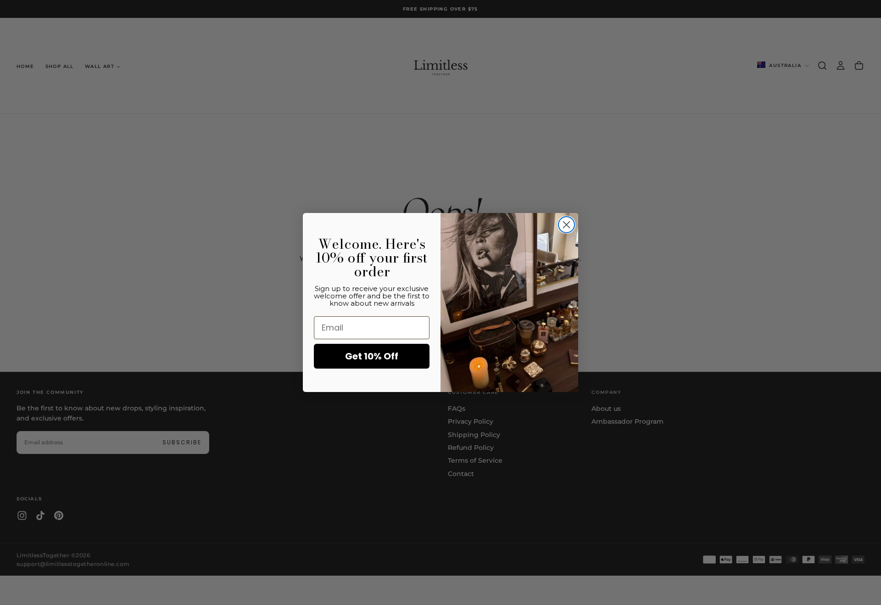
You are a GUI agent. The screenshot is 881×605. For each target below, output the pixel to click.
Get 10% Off (371, 356)
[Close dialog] (566, 225)
